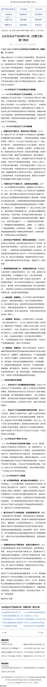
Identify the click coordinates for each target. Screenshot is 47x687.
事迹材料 (38, 20)
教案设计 (8, 25)
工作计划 (38, 9)
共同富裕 (38, 14)
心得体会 (8, 14)
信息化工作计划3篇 (8, 672)
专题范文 (38, 25)
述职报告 (23, 20)
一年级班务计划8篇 (9, 626)
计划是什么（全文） (32, 616)
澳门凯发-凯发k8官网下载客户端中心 (23, 2)
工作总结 (23, 9)
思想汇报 (8, 20)
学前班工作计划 (7, 644)
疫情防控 (23, 14)
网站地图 (3, 686)
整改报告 (23, 25)
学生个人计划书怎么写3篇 (34, 623)
